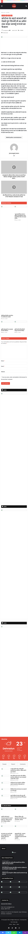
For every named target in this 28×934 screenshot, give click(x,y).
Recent (13, 764)
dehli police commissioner (14, 137)
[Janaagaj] (14, 6)
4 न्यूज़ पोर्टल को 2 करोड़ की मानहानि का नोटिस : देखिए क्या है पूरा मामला (18, 770)
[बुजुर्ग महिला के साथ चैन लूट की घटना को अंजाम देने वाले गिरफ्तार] (5, 797)
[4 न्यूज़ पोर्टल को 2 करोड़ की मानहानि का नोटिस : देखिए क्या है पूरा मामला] (5, 770)
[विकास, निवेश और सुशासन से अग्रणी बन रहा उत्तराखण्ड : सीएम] (21, 811)
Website (3, 371)
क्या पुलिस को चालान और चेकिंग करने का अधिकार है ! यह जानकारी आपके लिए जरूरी (18, 777)
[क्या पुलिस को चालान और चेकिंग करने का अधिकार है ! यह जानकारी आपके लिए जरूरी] (5, 777)
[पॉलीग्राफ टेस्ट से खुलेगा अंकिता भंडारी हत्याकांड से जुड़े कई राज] (5, 784)
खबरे (6, 15)
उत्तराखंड (7, 12)
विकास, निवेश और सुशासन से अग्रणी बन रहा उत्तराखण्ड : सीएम (20, 818)
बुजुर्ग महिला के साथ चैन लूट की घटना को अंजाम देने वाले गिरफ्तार (18, 796)
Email (2, 366)
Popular (4, 764)
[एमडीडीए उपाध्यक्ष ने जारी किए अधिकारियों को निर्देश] (14, 894)
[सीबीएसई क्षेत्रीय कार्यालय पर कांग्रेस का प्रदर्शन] (7, 260)
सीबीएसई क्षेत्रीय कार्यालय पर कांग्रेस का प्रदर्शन (7, 316)
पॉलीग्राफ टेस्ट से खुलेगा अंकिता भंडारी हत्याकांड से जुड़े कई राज (17, 783)
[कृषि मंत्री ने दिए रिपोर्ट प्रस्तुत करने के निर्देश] (21, 324)
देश (8, 15)
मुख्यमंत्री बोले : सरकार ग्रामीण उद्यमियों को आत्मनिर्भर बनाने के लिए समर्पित (20, 836)
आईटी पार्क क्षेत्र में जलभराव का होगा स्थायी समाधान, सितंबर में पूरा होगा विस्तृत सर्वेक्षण (6, 819)
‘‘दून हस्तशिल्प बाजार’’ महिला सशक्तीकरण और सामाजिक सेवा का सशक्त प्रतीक (20, 216)
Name (3, 360)
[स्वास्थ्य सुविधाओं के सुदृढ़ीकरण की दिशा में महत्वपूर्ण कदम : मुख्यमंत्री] (5, 894)
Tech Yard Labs (14, 922)
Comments (22, 764)
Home (3, 12)
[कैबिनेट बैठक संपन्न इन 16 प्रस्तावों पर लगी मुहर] (5, 791)
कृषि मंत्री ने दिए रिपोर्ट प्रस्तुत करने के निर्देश (20, 330)
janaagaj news (6, 30)
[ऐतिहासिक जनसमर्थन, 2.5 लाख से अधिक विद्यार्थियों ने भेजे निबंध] (5, 883)
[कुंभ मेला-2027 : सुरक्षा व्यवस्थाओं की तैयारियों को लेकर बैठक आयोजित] (23, 894)
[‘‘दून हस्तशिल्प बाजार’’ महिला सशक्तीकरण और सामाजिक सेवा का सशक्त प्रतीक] (21, 209)
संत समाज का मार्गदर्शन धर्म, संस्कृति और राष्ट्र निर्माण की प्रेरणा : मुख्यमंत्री (6, 836)
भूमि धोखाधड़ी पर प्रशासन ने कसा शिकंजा (7, 330)
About (14, 924)
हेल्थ (11, 15)
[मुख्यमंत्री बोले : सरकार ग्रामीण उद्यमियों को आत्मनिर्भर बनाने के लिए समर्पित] (21, 828)
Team (18, 924)
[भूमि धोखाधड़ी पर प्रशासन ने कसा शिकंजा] (7, 324)
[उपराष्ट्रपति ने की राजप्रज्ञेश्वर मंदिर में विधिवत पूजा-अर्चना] (23, 888)
